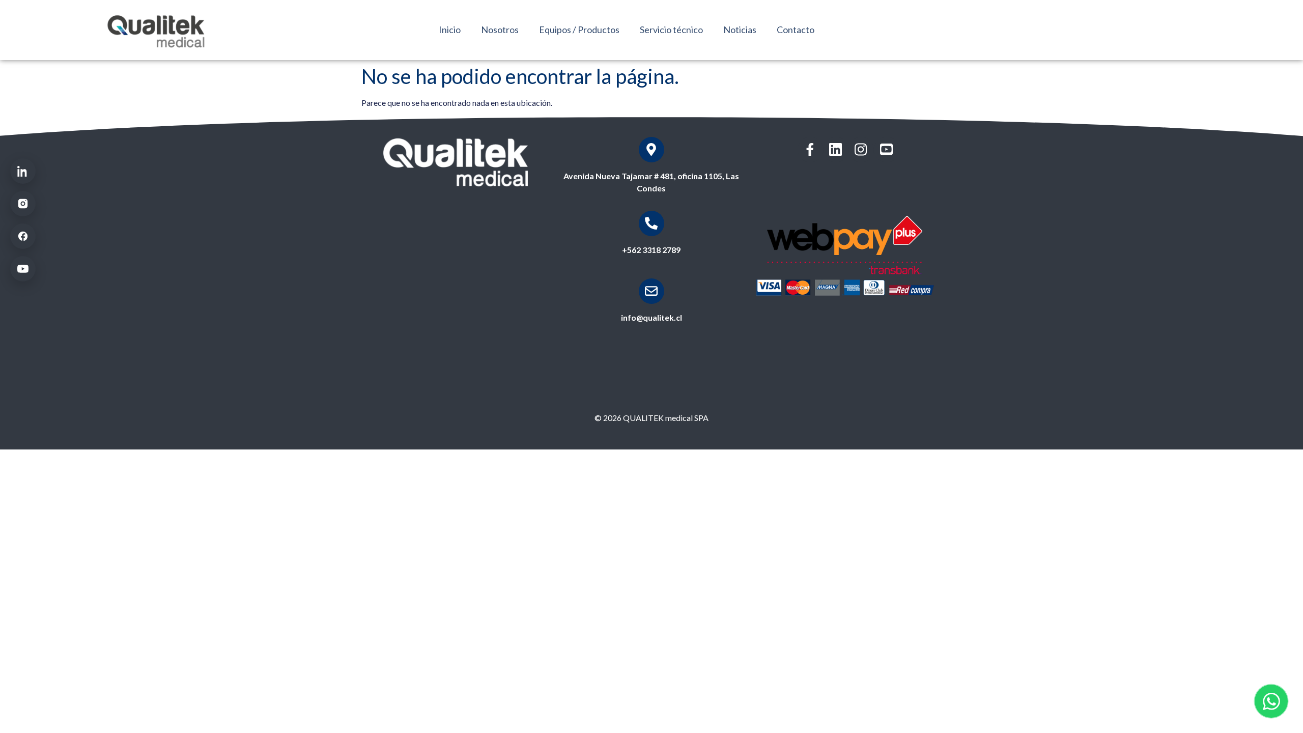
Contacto (795, 29)
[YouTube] (23, 268)
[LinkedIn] (23, 171)
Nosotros (500, 29)
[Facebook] (23, 236)
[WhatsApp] (1271, 701)
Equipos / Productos (579, 29)
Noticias (739, 29)
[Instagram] (23, 203)
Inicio (450, 29)
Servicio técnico (671, 29)
